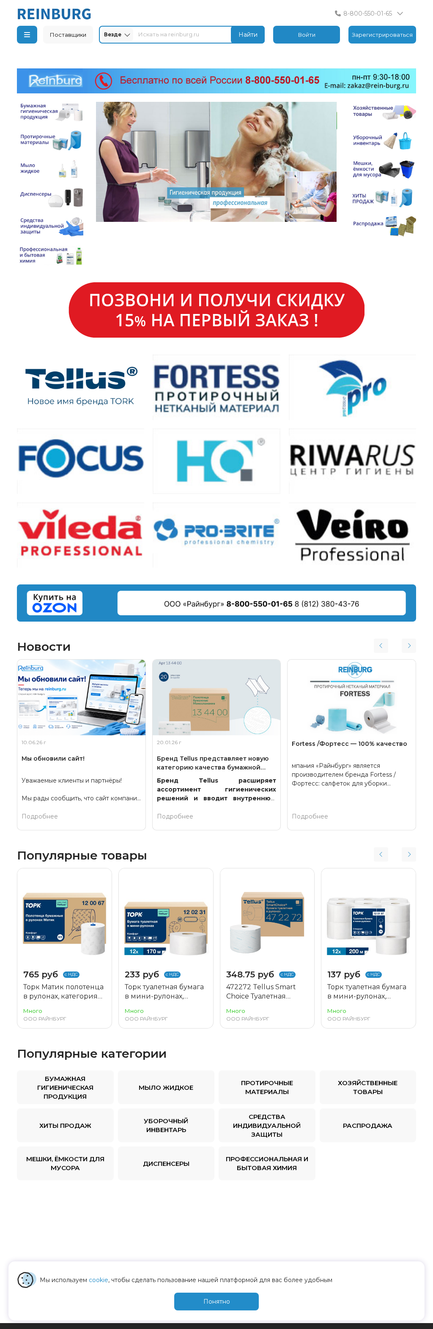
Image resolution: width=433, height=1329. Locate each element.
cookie (98, 1280)
